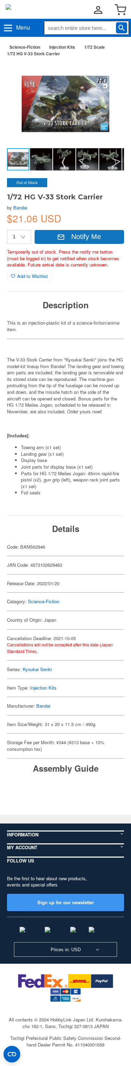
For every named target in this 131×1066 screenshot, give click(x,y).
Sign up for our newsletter (65, 902)
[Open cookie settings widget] (11, 1054)
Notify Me (86, 236)
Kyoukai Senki (37, 669)
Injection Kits (62, 47)
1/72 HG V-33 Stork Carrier (33, 53)
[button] (111, 73)
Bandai (20, 207)
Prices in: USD (66, 949)
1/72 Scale (94, 47)
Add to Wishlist (32, 276)
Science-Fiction (24, 47)
